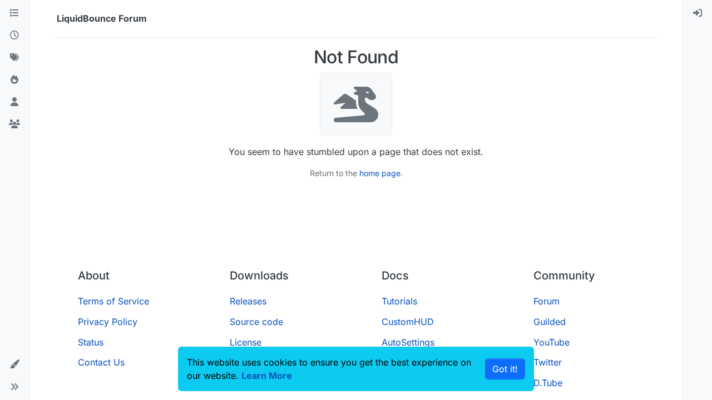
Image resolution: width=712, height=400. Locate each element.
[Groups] (14, 124)
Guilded (549, 321)
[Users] (14, 102)
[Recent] (14, 35)
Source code (256, 321)
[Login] (698, 13)
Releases (248, 301)
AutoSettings (408, 342)
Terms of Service (113, 301)
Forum (546, 301)
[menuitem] (698, 13)
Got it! (505, 368)
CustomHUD (408, 321)
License (245, 342)
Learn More (266, 375)
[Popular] (14, 80)
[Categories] (14, 13)
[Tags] (14, 58)
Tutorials (399, 301)
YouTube (551, 342)
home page (379, 173)
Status (90, 342)
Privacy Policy (107, 321)
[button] (14, 364)
